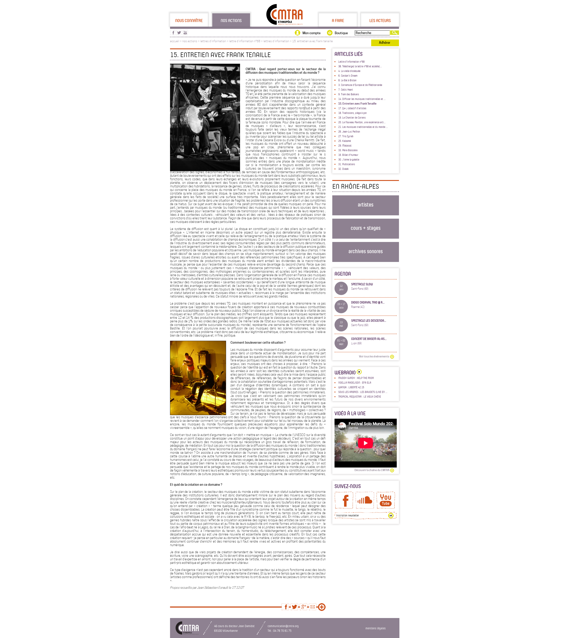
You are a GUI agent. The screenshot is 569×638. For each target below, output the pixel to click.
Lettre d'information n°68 (351, 61)
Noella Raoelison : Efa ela (354, 382)
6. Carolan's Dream (347, 75)
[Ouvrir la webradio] (359, 372)
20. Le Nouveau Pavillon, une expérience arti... (362, 122)
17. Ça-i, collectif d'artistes (352, 108)
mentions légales (375, 628)
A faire (338, 20)
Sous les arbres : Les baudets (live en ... (362, 392)
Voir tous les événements (374, 356)
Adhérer (384, 43)
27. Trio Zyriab (345, 136)
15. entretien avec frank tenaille (312, 41)
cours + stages (366, 227)
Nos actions (231, 20)
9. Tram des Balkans (348, 94)
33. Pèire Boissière (347, 150)
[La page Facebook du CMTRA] (344, 507)
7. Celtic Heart (345, 89)
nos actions (189, 41)
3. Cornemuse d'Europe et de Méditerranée (360, 85)
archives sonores (366, 251)
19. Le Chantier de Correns (352, 117)
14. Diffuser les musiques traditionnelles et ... (362, 99)
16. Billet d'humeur (348, 155)
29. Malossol (344, 145)
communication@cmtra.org (283, 626)
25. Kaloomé (344, 141)
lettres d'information (213, 41)
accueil (174, 41)
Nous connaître (189, 20)
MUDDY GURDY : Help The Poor (356, 378)
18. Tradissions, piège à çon (352, 113)
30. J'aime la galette (348, 159)
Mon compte (312, 33)
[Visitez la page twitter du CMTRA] (179, 34)
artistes (365, 204)
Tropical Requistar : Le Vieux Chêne (359, 396)
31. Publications (346, 164)
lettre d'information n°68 (244, 41)
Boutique (341, 33)
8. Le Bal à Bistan (347, 80)
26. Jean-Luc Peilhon (349, 131)
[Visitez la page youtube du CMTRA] (185, 34)
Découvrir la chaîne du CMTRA (372, 470)
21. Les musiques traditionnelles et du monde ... (363, 127)
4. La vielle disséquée (349, 71)
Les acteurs (380, 20)
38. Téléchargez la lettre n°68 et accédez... (360, 66)
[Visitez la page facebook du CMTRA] (173, 34)
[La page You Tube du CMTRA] (385, 507)
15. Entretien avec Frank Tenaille (357, 103)
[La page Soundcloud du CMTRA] (364, 507)
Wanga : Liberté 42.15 (351, 387)
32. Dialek (343, 168)
